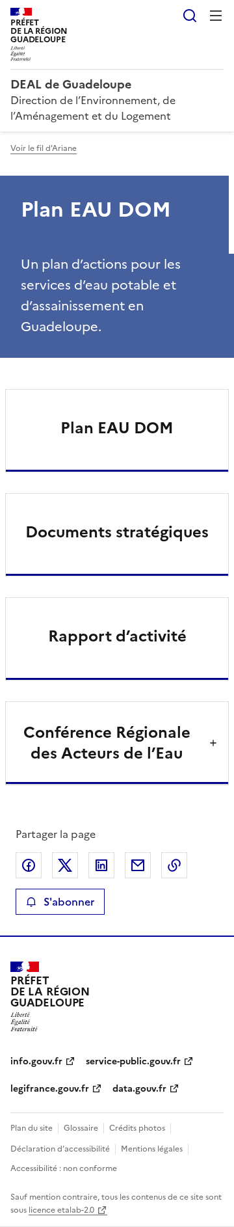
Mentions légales (152, 1149)
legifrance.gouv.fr (49, 1089)
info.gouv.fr (36, 1061)
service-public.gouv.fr (133, 1061)
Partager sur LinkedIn (101, 865)
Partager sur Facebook (29, 865)
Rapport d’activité (117, 636)
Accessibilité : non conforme (63, 1168)
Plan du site (31, 1128)
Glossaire (81, 1128)
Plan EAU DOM (117, 428)
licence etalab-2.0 (61, 1210)
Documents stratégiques (117, 532)
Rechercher (190, 16)
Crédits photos (137, 1128)
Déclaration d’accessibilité (60, 1149)
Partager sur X (65, 865)
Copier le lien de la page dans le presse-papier (174, 865)
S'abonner (69, 902)
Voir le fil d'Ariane (43, 148)
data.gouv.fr (139, 1089)
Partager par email (138, 865)
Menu (216, 16)
